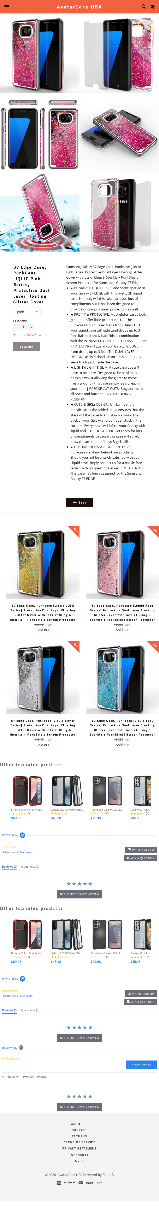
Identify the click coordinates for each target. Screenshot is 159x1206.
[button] (140, 858)
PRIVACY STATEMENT (79, 1148)
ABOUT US (79, 1124)
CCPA (79, 1161)
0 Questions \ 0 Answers (18, 852)
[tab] (9, 867)
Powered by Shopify (98, 1174)
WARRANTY (79, 1155)
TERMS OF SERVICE (79, 1142)
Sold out (27, 347)
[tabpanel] (79, 1103)
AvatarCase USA (79, 6)
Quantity (20, 321)
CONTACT (79, 1130)
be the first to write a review (79, 894)
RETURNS (79, 1136)
